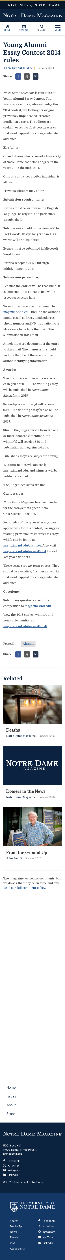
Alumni (28, 643)
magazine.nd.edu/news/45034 (24, 551)
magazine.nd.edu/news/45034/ (25, 626)
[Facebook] (18, 76)
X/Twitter (13, 1165)
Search (41, 30)
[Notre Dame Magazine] (32, 1133)
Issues (11, 1096)
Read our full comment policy (24, 888)
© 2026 (7, 1182)
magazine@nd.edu (16, 312)
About (11, 1105)
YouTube (47, 1237)
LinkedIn (12, 1174)
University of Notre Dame (32, 5)
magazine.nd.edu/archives (22, 545)
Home (7, 30)
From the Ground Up (26, 852)
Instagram (13, 1170)
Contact (24, 30)
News (13, 1231)
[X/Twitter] (27, 76)
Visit (12, 1243)
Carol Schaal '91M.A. (18, 68)
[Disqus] (32, 938)
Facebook (13, 1161)
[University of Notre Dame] (32, 1207)
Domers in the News (25, 791)
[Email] (35, 76)
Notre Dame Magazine (32, 15)
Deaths (13, 729)
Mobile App (16, 1226)
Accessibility (17, 1248)
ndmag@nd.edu (12, 1153)
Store (10, 1114)
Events (14, 1237)
